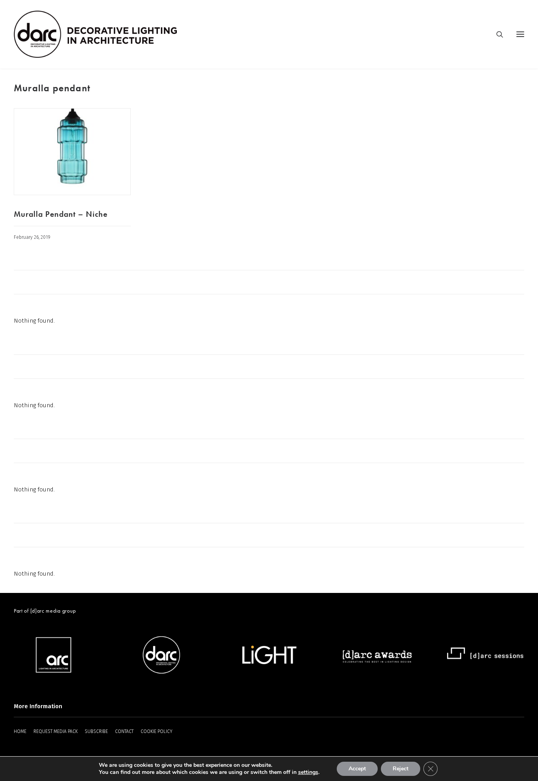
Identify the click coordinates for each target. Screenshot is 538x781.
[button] (72, 152)
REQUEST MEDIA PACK (55, 731)
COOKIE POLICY (157, 731)
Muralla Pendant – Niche (61, 214)
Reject (400, 768)
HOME (20, 731)
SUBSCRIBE (96, 731)
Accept (357, 768)
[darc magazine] (95, 34)
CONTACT (124, 731)
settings (308, 772)
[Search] (496, 34)
